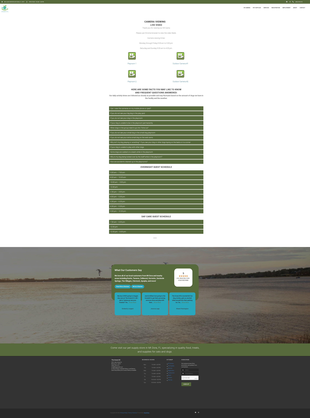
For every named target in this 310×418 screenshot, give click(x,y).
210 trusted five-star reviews (183, 279)
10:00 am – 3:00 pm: (118, 182)
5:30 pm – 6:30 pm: (117, 201)
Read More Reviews (122, 286)
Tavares (136, 278)
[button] (152, 319)
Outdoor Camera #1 (180, 64)
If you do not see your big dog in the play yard (127, 113)
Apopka (144, 281)
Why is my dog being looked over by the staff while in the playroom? (136, 157)
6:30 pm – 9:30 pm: (117, 206)
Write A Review (138, 286)
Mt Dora (150, 276)
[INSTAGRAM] (290, 2)
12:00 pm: (114, 187)
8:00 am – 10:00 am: (118, 177)
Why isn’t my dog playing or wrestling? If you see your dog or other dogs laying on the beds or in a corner (150, 142)
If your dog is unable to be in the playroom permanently (131, 123)
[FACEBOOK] (286, 2)
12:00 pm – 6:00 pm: (118, 232)
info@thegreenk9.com (117, 367)
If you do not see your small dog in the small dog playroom (132, 133)
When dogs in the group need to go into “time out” (129, 128)
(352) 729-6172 (115, 365)
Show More (130, 302)
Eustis (129, 278)
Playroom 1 (132, 64)
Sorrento (152, 278)
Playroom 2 (132, 82)
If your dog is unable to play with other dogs (127, 147)
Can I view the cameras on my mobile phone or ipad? (130, 108)
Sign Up (186, 384)
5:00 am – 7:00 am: (117, 172)
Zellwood (144, 278)
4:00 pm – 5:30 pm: (117, 197)
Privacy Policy (123, 412)
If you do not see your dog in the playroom (126, 118)
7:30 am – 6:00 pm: (117, 222)
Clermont (136, 281)
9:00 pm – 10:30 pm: (118, 211)
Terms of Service (132, 412)
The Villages (127, 281)
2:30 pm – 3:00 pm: (117, 192)
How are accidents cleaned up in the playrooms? (129, 162)
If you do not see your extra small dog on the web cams (131, 137)
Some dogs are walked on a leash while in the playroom (131, 152)
